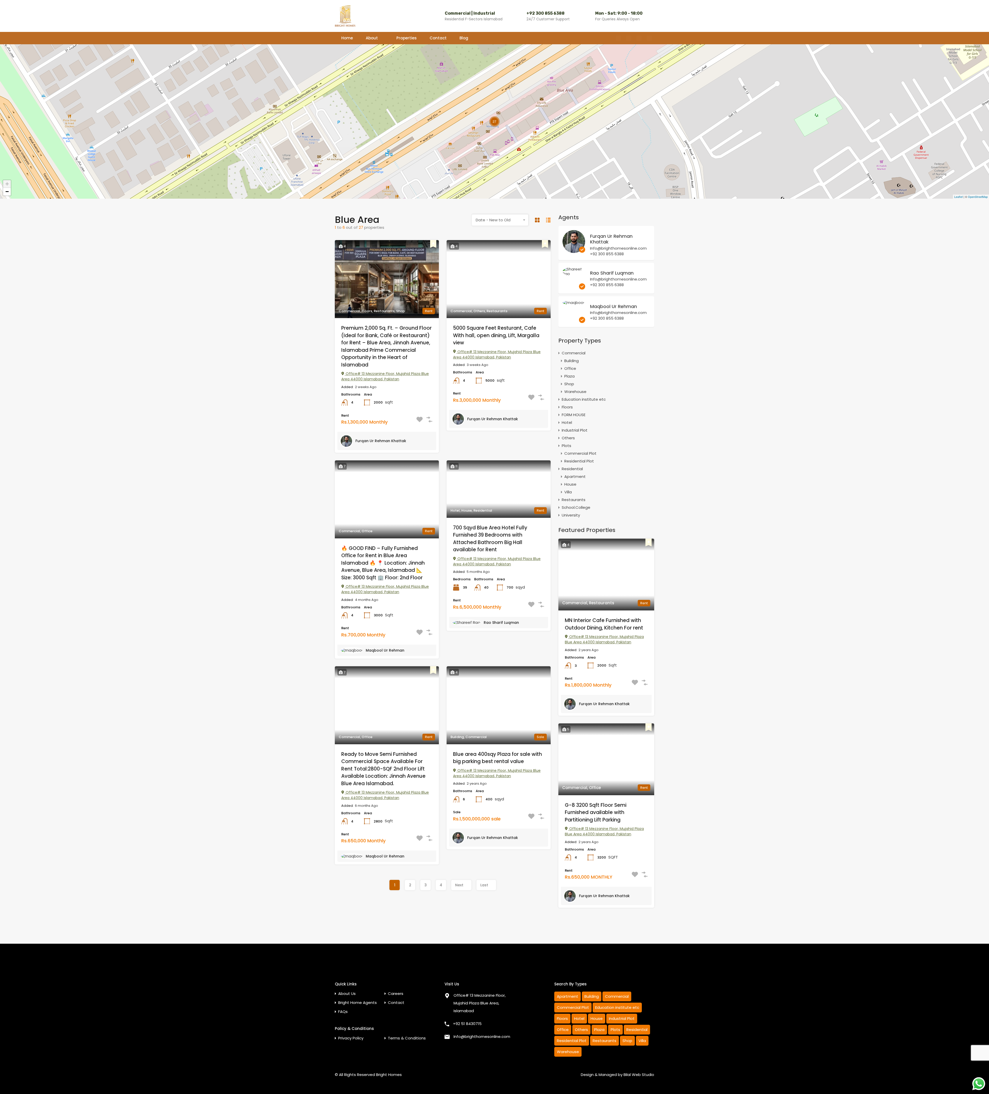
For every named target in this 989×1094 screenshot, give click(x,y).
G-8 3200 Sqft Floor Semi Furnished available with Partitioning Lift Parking (595, 812)
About (372, 38)
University (571, 515)
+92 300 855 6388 (545, 13)
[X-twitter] (639, 38)
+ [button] (7, 184)
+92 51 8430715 (467, 1023)
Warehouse (575, 391)
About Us (347, 993)
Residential (572, 468)
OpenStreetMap (978, 197)
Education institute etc (584, 399)
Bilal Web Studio (639, 1074)
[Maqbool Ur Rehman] (573, 302)
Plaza (569, 376)
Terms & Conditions (407, 1038)
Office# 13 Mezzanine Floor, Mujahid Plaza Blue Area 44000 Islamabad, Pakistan (385, 376)
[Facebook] (618, 38)
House (570, 484)
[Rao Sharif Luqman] (573, 273)
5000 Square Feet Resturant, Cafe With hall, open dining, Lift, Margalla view (496, 335)
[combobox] (500, 220)
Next (459, 885)
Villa (568, 492)
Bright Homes (389, 1074)
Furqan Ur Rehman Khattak (380, 441)
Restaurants (573, 499)
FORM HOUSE (573, 414)
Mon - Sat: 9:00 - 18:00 (619, 13)
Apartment (575, 476)
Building (571, 360)
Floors (567, 407)
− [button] (7, 191)
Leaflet (958, 197)
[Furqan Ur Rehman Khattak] (573, 250)
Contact (438, 38)
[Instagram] (628, 38)
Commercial (573, 353)
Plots (566, 445)
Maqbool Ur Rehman (385, 650)
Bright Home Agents (357, 1002)
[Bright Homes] (345, 16)
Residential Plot (579, 461)
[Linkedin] (649, 38)
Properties (406, 38)
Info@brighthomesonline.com (618, 248)
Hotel (567, 422)
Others (568, 438)
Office (570, 368)
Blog (463, 38)
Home (347, 38)
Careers (395, 993)
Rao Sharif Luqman (501, 622)
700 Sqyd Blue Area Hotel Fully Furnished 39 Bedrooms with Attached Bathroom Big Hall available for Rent (490, 538)
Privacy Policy (350, 1038)
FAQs (343, 1011)
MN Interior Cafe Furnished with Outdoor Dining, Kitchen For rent (604, 624)
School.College (576, 507)
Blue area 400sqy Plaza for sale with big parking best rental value (497, 758)
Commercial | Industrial (470, 13)
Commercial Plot (580, 453)
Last (484, 885)
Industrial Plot (574, 430)
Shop (569, 384)
